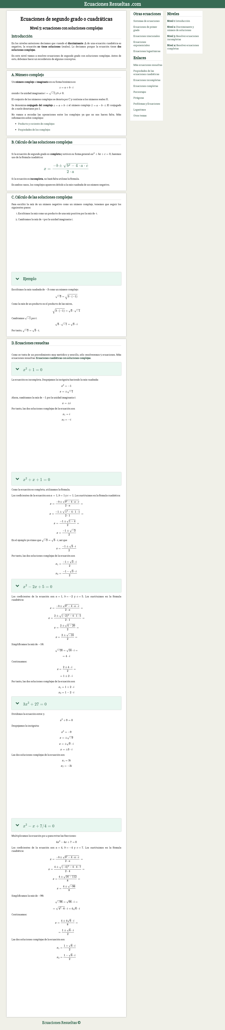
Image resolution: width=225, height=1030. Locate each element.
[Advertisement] (66, 247)
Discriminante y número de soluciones (180, 28)
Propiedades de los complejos (34, 129)
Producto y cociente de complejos (36, 123)
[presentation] (85, 43)
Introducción (178, 21)
